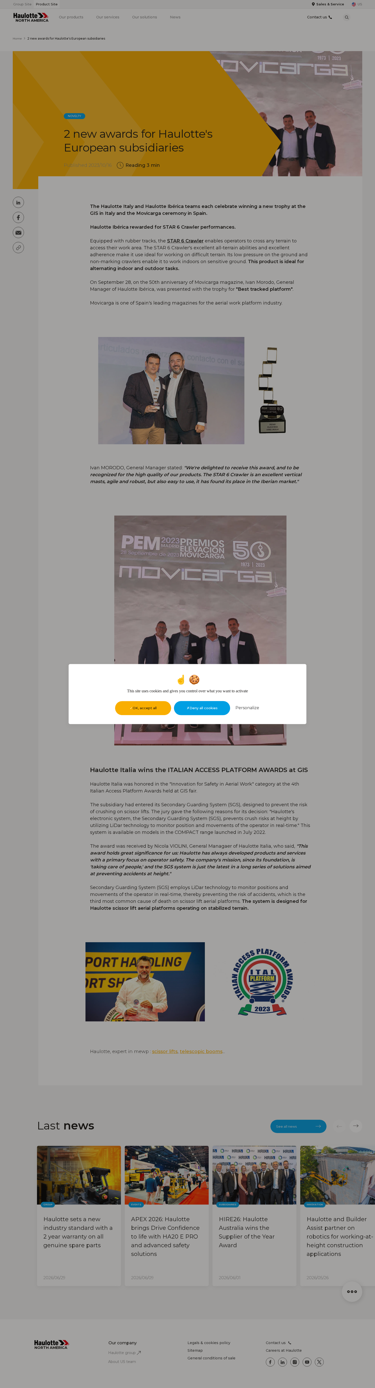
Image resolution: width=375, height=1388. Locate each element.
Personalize (247, 707)
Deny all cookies (204, 708)
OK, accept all (145, 708)
